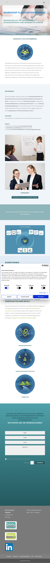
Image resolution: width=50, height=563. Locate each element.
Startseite (9, 556)
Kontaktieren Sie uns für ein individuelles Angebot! (25, 197)
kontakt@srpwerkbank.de (35, 510)
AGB (32, 556)
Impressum (15, 556)
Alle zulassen (41, 296)
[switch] (19, 288)
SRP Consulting (38, 556)
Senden (40, 462)
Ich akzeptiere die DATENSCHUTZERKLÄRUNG (18, 459)
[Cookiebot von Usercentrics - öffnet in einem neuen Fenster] (43, 266)
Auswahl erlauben (25, 296)
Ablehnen (9, 296)
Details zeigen (42, 292)
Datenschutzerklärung (25, 556)
